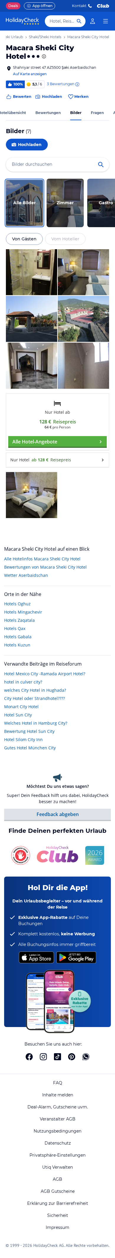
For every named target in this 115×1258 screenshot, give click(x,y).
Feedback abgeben (58, 814)
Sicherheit (57, 1215)
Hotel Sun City (18, 715)
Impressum (57, 1227)
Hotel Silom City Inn (23, 739)
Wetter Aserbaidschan (26, 575)
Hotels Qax (14, 628)
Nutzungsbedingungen (57, 1131)
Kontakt (79, 6)
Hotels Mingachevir (23, 612)
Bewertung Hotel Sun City (29, 731)
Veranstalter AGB (57, 1119)
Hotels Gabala (18, 636)
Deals (13, 6)
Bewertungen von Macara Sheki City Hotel (45, 567)
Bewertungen (48, 112)
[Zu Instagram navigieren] (43, 1056)
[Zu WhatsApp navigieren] (86, 1056)
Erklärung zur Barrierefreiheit (57, 1203)
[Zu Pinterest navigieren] (71, 1056)
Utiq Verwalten (57, 1167)
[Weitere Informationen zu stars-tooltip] (43, 56)
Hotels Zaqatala (19, 620)
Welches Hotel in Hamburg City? (35, 723)
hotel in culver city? (23, 682)
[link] (92, 21)
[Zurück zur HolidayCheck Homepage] (22, 21)
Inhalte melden (57, 1095)
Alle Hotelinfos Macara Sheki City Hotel (42, 559)
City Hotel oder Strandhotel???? (34, 698)
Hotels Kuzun (17, 645)
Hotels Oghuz (17, 604)
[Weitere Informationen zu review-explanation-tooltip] (77, 84)
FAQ (57, 1083)
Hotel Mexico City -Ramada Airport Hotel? (44, 673)
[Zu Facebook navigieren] (29, 1056)
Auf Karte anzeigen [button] (30, 74)
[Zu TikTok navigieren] (57, 1056)
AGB (57, 1179)
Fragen (97, 112)
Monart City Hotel (21, 706)
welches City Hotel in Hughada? (35, 690)
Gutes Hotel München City (30, 748)
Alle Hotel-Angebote (34, 441)
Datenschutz (58, 1143)
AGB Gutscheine (58, 1191)
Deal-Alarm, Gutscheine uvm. (57, 1107)
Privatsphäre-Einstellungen (57, 1155)
